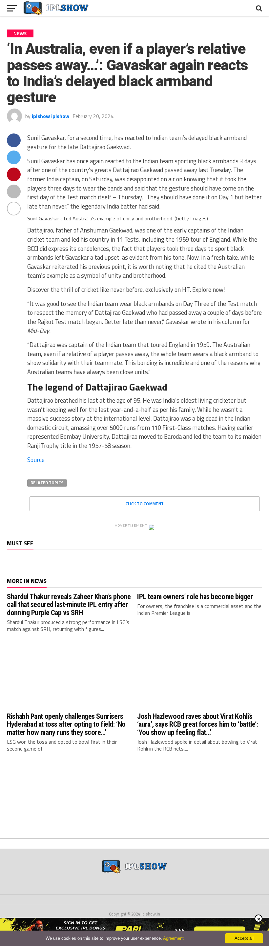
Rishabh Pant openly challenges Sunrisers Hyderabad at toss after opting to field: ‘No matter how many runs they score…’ (66, 724)
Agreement (173, 938)
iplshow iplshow (50, 116)
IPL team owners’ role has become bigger (195, 596)
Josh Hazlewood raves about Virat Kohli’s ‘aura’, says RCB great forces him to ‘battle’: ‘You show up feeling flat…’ (197, 724)
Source (36, 459)
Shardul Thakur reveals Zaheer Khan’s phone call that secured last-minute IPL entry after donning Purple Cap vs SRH (69, 604)
